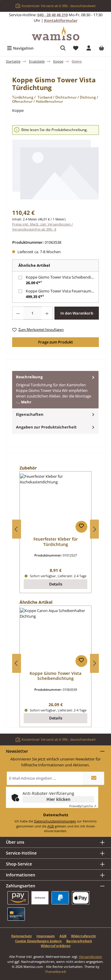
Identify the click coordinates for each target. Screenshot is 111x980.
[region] (55, 165)
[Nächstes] (94, 529)
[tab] (55, 389)
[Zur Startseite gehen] (55, 33)
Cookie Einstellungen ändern (38, 941)
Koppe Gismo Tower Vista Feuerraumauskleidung (63, 291)
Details (55, 584)
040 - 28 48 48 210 (52, 14)
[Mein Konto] (88, 48)
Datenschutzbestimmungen (55, 821)
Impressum (45, 936)
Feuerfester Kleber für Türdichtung (55, 541)
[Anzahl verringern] (17, 313)
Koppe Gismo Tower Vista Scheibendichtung (63, 277)
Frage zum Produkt (55, 342)
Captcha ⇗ (82, 806)
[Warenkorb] (101, 48)
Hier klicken (58, 799)
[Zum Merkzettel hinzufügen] (81, 527)
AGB (50, 826)
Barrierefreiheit (79, 941)
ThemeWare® (55, 971)
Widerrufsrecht (83, 936)
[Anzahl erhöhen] (47, 313)
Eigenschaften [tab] (30, 414)
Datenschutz (21, 936)
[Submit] (93, 778)
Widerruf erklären (55, 945)
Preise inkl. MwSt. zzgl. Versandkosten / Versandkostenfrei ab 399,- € (42, 226)
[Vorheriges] (16, 529)
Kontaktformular (61, 20)
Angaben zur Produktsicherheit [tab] (46, 427)
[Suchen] (63, 48)
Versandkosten (90, 956)
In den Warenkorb (76, 313)
